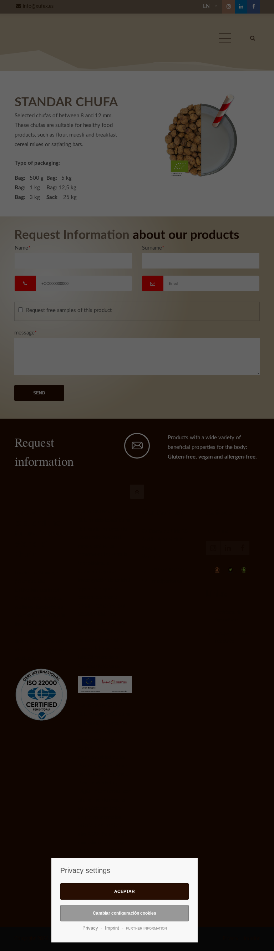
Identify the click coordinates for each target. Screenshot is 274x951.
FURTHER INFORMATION (146, 928)
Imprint (112, 928)
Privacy (90, 928)
